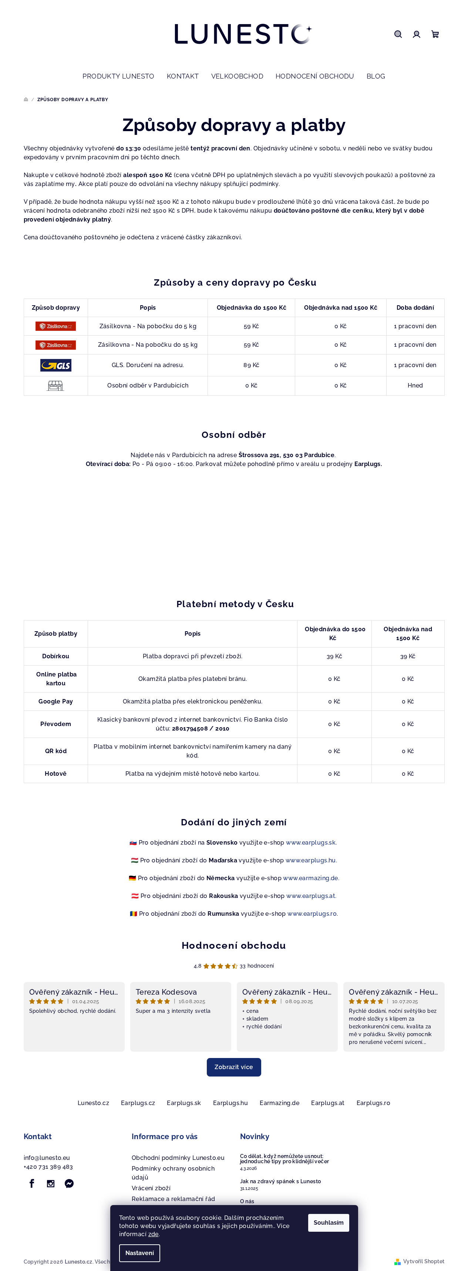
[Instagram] (50, 1183)
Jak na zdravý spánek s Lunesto (280, 1181)
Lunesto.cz (93, 1103)
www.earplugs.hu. (311, 860)
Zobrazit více (234, 1067)
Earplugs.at (327, 1103)
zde (153, 1234)
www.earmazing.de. (311, 878)
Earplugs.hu (230, 1103)
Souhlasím (329, 1222)
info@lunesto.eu (47, 1157)
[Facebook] (32, 1183)
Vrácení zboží (151, 1188)
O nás (247, 1201)
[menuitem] (118, 76)
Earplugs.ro (373, 1103)
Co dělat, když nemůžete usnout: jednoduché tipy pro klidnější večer (284, 1159)
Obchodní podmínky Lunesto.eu (178, 1157)
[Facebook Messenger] (69, 1183)
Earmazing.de (279, 1103)
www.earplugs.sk (311, 842)
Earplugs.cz (138, 1103)
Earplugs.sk (184, 1103)
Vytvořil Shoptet (423, 1261)
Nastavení (139, 1253)
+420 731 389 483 (48, 1166)
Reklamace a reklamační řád (173, 1198)
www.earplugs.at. (311, 895)
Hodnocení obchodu (234, 945)
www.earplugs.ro (312, 913)
